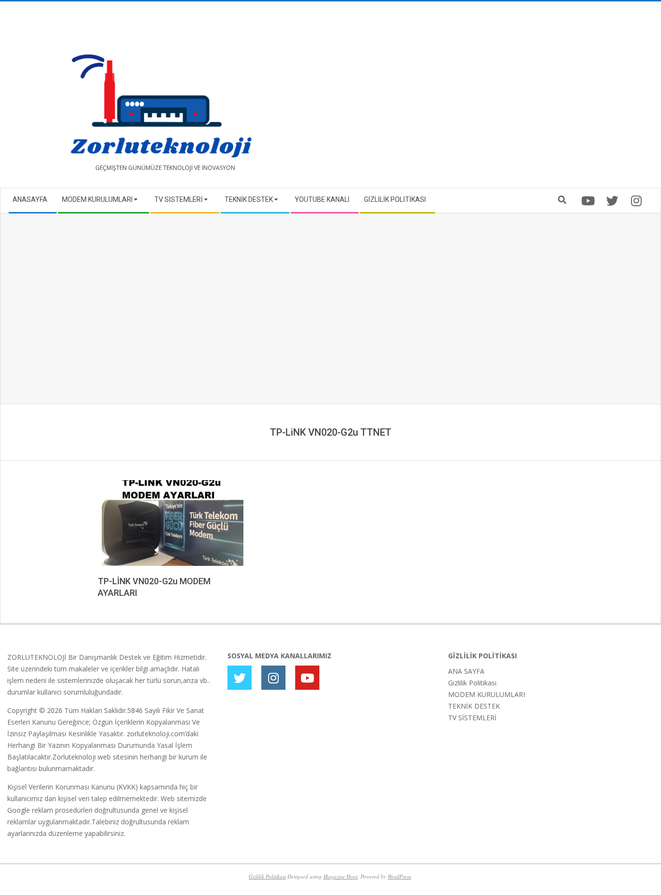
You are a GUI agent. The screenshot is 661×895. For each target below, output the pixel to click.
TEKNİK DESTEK (474, 706)
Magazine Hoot (340, 876)
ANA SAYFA (466, 671)
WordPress (399, 876)
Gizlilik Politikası (472, 682)
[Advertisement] (492, 98)
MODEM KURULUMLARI (486, 694)
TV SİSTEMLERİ (472, 717)
